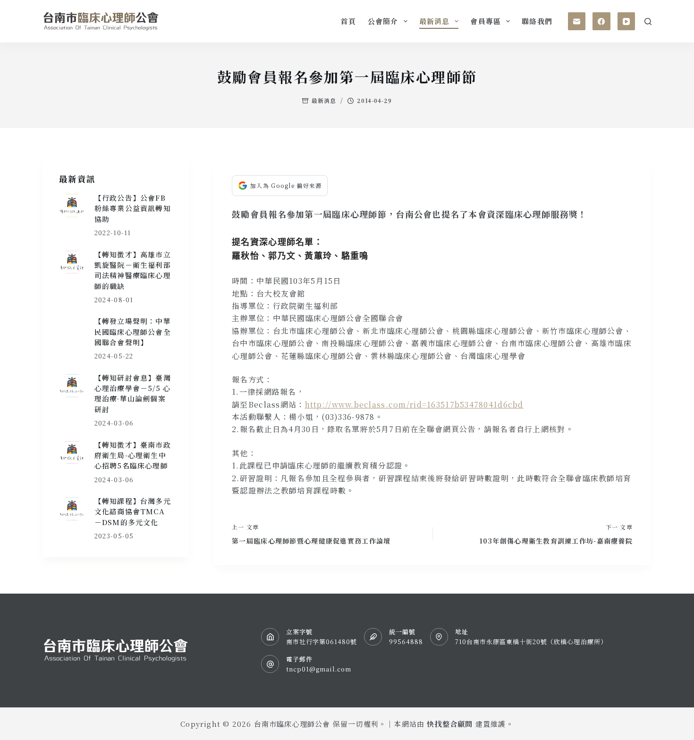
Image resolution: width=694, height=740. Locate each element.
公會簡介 (383, 21)
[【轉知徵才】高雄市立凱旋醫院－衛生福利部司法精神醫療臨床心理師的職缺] (72, 262)
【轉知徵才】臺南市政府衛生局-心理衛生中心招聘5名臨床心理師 (132, 455)
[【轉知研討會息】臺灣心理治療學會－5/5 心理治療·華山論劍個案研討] (72, 386)
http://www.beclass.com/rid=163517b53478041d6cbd (414, 404)
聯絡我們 (537, 21)
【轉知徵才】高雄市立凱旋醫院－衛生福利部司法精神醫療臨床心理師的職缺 (132, 270)
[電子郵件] (577, 21)
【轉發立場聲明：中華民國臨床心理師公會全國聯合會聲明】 (132, 331)
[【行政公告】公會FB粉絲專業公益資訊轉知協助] (72, 206)
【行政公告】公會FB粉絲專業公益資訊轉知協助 (132, 208)
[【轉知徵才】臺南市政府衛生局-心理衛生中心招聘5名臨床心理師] (72, 453)
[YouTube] (626, 21)
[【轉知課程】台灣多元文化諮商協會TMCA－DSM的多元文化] (72, 509)
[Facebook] (601, 21)
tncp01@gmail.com (319, 668)
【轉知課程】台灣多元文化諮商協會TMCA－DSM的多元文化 (132, 511)
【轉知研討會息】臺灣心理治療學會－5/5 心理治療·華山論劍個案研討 (132, 393)
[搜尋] (648, 21)
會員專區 (485, 21)
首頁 (347, 21)
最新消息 (434, 21)
